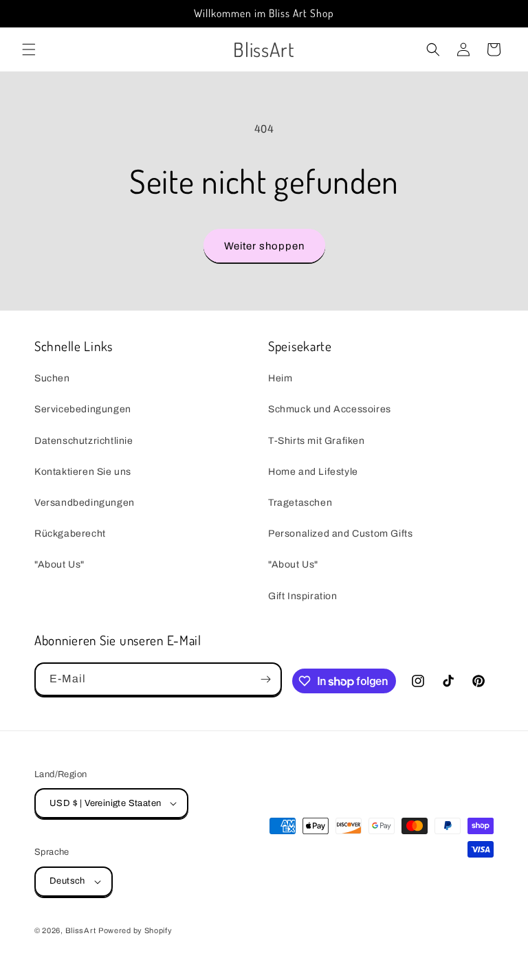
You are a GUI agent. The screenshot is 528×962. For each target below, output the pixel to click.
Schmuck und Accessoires (329, 409)
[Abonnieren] (265, 679)
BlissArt (80, 930)
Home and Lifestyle (313, 472)
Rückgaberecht (70, 533)
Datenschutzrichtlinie (83, 441)
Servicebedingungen (82, 409)
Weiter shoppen (264, 245)
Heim (280, 378)
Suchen (52, 378)
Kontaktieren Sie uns (82, 472)
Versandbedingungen (84, 502)
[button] (29, 49)
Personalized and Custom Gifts (340, 533)
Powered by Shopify (135, 930)
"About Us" (59, 564)
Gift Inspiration (303, 596)
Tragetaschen (300, 502)
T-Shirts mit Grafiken (316, 441)
